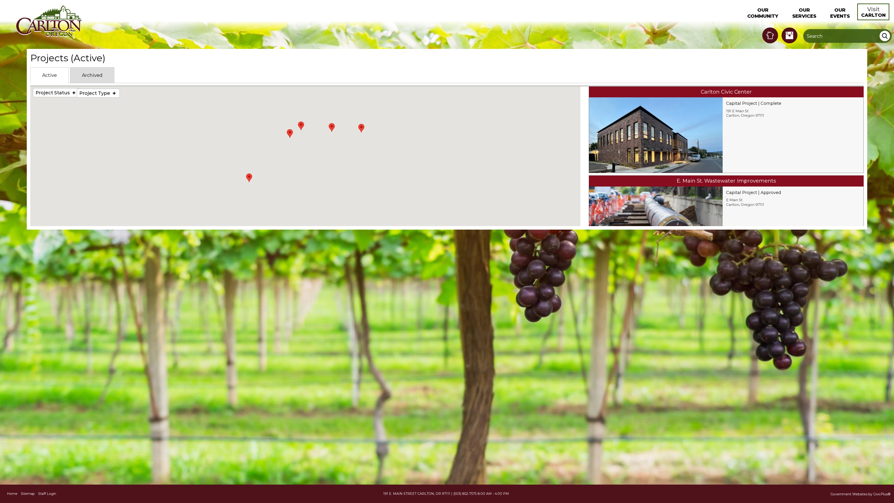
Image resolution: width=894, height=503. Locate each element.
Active (49, 75)
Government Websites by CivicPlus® (860, 494)
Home (12, 494)
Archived (92, 75)
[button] (762, 11)
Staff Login (47, 494)
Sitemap (28, 494)
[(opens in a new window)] (770, 35)
